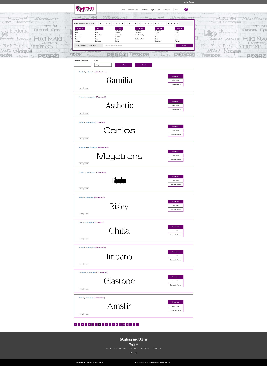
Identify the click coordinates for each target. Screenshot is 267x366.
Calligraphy (118, 30)
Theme (179, 28)
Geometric (158, 41)
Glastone (82, 272)
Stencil (157, 35)
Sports (177, 35)
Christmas (138, 30)
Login (186, 2)
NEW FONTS (133, 349)
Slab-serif (78, 37)
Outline (77, 41)
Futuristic (158, 30)
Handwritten (118, 35)
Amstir (81, 298)
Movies (177, 30)
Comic (97, 39)
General (80, 28)
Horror (177, 37)
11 (117, 324)
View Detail (175, 80)
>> (137, 324)
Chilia (80, 222)
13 (124, 324)
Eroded (97, 37)
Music (176, 33)
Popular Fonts (133, 10)
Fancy (99, 28)
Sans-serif (78, 35)
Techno (157, 37)
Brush (117, 39)
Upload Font (155, 10)
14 (127, 324)
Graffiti (117, 37)
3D (96, 30)
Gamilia (81, 72)
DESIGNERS (145, 349)
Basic (76, 30)
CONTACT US (156, 349)
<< (75, 324)
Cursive (117, 33)
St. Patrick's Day (140, 39)
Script (119, 28)
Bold (76, 39)
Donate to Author (175, 84)
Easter (137, 37)
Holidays (140, 28)
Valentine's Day (139, 35)
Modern (159, 28)
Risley (81, 197)
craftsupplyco (90, 72)
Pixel (96, 33)
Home (123, 10)
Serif (76, 33)
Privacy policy (98, 362)
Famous (177, 41)
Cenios (81, 122)
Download (175, 76)
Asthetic (81, 97)
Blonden (81, 172)
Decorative (98, 35)
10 (113, 324)
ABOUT (108, 349)
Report (86, 88)
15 (131, 324)
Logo (176, 39)
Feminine (98, 41)
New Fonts (144, 10)
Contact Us (166, 10)
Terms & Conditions (85, 362)
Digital (157, 33)
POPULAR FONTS (120, 349)
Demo (81, 88)
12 (120, 324)
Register (192, 2)
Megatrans (82, 147)
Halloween (138, 33)
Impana (81, 247)
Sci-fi (156, 39)
